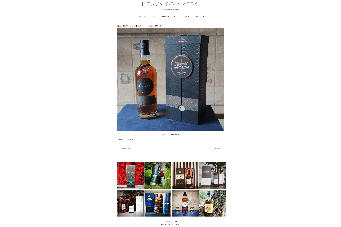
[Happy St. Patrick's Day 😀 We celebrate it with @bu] (212, 175)
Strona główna (142, 16)
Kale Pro (169, 224)
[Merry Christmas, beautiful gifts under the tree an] (130, 203)
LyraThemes (176, 224)
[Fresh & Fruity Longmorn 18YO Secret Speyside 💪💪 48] (185, 203)
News (155, 16)
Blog (176, 16)
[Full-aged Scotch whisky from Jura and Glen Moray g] (157, 203)
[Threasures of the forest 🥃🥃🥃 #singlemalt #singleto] (212, 203)
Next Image (217, 148)
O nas (196, 16)
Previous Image (125, 148)
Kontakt (186, 16)
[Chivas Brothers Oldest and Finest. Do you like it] (185, 175)
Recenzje (165, 16)
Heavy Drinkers (170, 4)
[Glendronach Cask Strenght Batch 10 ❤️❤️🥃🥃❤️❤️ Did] (157, 175)
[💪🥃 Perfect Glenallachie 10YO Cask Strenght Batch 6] (130, 175)
